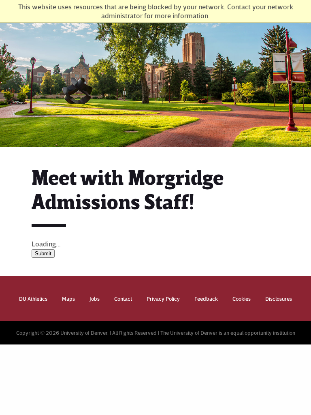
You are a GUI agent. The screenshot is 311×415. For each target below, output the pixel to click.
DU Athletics (33, 298)
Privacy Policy (163, 298)
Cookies (241, 298)
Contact (123, 298)
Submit (43, 253)
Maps (68, 298)
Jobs (94, 298)
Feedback (206, 298)
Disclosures (278, 298)
